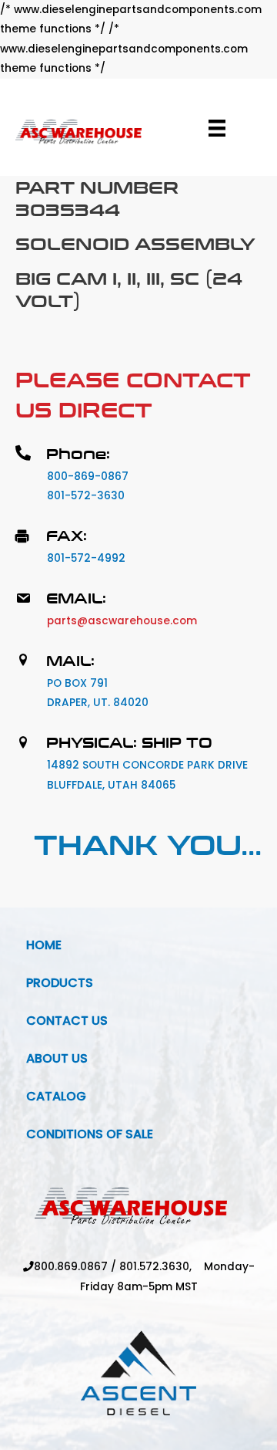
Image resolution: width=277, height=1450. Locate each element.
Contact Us (67, 1020)
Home (44, 945)
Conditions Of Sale (89, 1134)
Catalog (56, 1096)
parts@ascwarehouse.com (122, 620)
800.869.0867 (71, 1266)
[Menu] (217, 128)
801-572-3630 (86, 495)
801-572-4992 (86, 558)
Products (59, 983)
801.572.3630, (161, 1266)
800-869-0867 (87, 476)
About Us (57, 1058)
